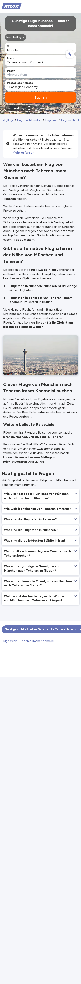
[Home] (12, 6)
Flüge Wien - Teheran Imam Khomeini (28, 641)
